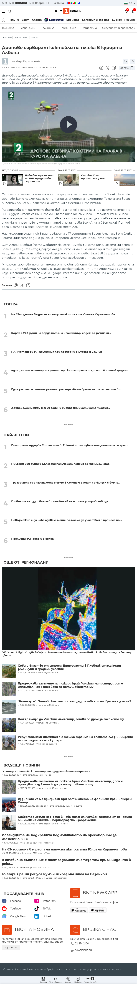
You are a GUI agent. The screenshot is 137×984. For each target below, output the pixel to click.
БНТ (4, 3)
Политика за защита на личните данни (97, 969)
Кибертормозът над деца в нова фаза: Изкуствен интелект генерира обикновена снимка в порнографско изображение (75, 818)
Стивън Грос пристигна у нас (93, 177)
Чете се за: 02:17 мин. (31, 868)
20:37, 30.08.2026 (27, 788)
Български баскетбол (56, 878)
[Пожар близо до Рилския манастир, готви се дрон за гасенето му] (9, 725)
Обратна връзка (45, 969)
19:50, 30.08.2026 (11, 878)
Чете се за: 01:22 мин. (32, 853)
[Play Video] (68, 124)
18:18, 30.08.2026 (11, 843)
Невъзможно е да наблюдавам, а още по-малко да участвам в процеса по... (66, 520)
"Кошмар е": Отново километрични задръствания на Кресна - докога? (74, 701)
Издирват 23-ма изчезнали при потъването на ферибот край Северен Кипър (75, 801)
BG (130, 3)
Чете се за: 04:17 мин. (32, 878)
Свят (25, 19)
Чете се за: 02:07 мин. (32, 775)
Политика (47, 28)
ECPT (68, 969)
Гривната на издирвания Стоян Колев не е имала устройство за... (60, 501)
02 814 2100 (82, 943)
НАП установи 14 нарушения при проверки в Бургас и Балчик (56, 351)
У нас (34, 37)
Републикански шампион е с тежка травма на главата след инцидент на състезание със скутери (75, 738)
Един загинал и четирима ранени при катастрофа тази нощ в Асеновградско (69, 370)
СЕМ (60, 969)
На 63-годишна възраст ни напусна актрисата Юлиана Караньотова (63, 314)
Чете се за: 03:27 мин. (31, 843)
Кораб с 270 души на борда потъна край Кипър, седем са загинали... (61, 333)
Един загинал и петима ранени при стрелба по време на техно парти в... (66, 389)
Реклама (68, 424)
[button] (90, 980)
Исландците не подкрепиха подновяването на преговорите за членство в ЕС (59, 837)
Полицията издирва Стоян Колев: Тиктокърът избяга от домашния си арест (70, 445)
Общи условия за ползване (17, 969)
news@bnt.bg (83, 950)
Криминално (68, 28)
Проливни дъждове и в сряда (32, 538)
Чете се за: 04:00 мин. (48, 824)
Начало (7, 37)
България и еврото (95, 19)
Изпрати (10, 947)
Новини (14, 19)
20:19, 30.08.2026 (27, 824)
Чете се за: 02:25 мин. (59, 806)
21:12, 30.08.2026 (11, 868)
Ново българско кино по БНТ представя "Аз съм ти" (39, 178)
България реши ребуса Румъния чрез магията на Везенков (54, 874)
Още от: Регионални (26, 562)
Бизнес (117, 19)
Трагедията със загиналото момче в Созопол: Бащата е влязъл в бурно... (65, 482)
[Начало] (4, 19)
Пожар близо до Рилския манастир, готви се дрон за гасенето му (71, 719)
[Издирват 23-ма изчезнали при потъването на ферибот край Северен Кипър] (9, 805)
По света (77, 806)
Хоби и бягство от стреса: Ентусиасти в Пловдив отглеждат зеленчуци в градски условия (69, 667)
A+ (125, 61)
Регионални (27, 28)
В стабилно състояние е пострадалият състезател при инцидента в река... (66, 862)
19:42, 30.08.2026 (11, 775)
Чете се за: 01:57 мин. (48, 788)
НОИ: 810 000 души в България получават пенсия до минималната (60, 464)
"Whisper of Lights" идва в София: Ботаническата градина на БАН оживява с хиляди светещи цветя (67, 654)
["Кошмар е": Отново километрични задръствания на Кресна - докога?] (9, 707)
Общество (89, 28)
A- (132, 61)
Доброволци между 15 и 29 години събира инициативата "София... (60, 408)
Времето (72, 19)
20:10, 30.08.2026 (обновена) (33, 806)
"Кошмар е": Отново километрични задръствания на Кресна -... (47, 771)
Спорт (37, 19)
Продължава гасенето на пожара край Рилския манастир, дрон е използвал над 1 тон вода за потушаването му (70, 685)
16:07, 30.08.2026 (11, 853)
